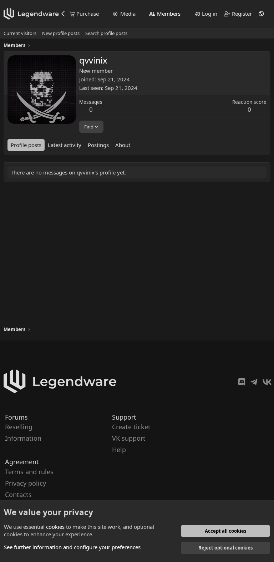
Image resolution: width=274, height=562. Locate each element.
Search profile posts (106, 33)
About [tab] (122, 144)
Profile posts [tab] (26, 144)
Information (23, 438)
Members (169, 13)
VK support (129, 438)
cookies (55, 526)
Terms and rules (29, 471)
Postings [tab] (98, 144)
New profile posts (61, 33)
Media (128, 13)
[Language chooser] (261, 13)
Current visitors (20, 33)
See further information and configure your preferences (72, 547)
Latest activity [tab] (64, 144)
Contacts (18, 494)
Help (119, 449)
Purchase (87, 13)
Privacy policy (25, 483)
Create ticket (131, 426)
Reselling (18, 426)
